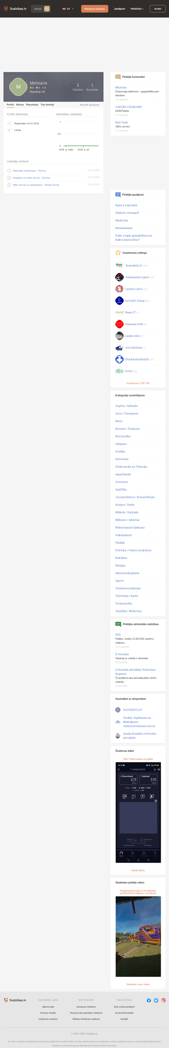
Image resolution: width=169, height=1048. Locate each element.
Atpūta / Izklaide (126, 406)
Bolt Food (121, 122)
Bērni (119, 421)
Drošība (120, 451)
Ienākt (157, 8)
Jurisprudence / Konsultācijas (135, 497)
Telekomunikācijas (128, 588)
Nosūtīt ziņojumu (89, 105)
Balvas (20, 104)
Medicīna (121, 220)
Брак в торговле (126, 205)
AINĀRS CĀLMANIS (128, 107)
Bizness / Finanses (127, 428)
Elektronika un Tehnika (131, 466)
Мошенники (123, 228)
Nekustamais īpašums (130, 527)
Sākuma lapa (48, 1007)
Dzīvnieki (122, 459)
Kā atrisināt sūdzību (124, 1013)
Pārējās (120, 542)
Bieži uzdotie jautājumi (124, 1007)
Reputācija (32, 104)
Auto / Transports (126, 413)
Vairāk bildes (138, 870)
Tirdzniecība (123, 603)
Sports (119, 580)
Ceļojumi (121, 444)
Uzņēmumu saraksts (48, 1019)
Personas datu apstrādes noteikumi (86, 1013)
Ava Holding (133, 347)
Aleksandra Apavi (137, 277)
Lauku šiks (132, 335)
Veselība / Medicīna (128, 611)
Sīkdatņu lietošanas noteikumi (86, 1019)
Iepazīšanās (123, 474)
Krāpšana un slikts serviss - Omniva (31, 177)
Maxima (120, 87)
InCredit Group (135, 300)
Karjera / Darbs (125, 504)
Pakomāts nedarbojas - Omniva (29, 170)
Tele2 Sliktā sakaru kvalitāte (138, 759)
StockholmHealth (137, 359)
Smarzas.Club (134, 324)
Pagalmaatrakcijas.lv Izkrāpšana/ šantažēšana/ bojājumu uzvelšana (138, 892)
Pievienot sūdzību (94, 8)
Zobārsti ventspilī (127, 212)
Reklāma (121, 558)
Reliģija (120, 565)
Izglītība (121, 489)
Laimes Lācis (133, 289)
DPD (118, 634)
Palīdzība (136, 8)
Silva (128, 371)
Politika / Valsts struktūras (133, 550)
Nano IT (130, 312)
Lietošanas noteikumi (86, 1007)
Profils (10, 104)
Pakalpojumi (123, 535)
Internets (121, 482)
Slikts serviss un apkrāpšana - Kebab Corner (36, 185)
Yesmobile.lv (133, 265)
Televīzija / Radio (126, 596)
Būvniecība (122, 436)
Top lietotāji (47, 104)
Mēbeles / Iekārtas (127, 520)
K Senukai (122, 654)
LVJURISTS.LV (132, 709)
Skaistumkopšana (127, 573)
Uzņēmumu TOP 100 (138, 383)
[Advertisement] (84, 45)
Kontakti (124, 1019)
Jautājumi (119, 8)
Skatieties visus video (138, 984)
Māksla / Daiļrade (126, 512)
